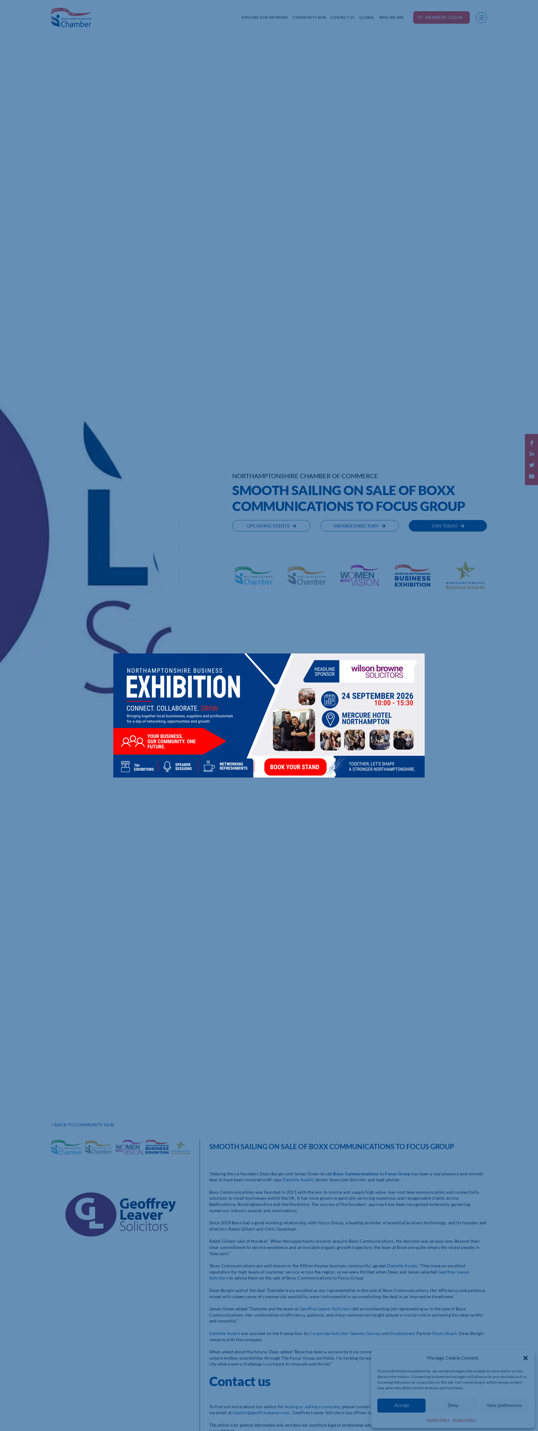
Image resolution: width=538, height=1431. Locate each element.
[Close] (413, 663)
